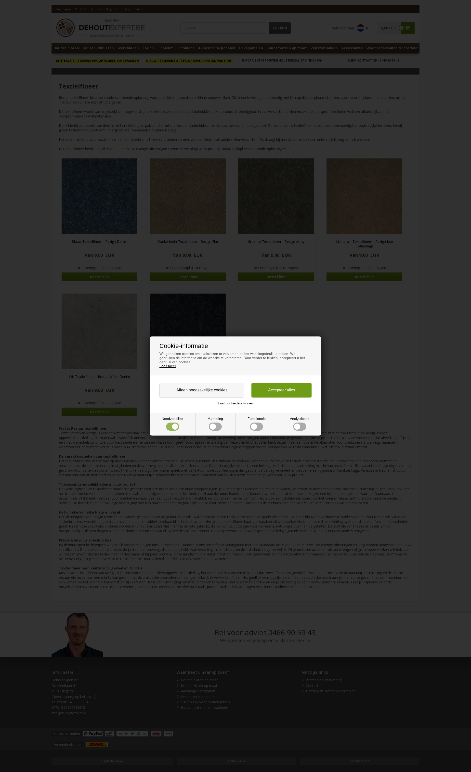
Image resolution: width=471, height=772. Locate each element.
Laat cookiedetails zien (235, 403)
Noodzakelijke (172, 419)
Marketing (215, 419)
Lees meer (167, 366)
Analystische (299, 419)
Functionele (257, 419)
